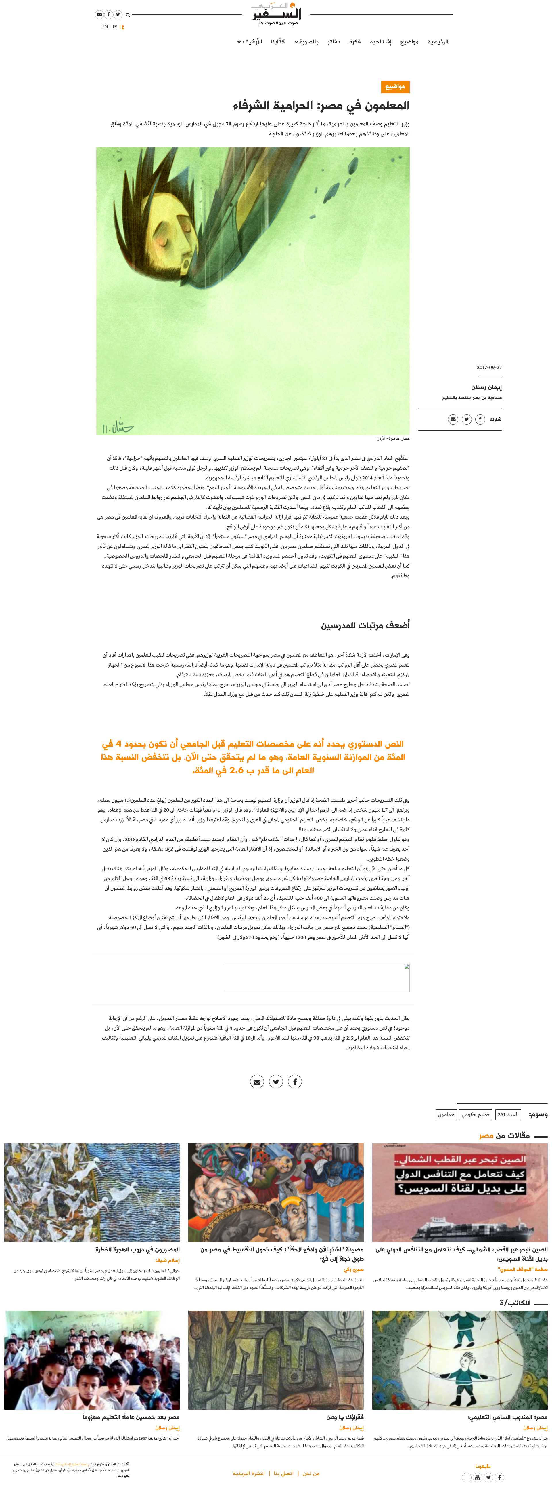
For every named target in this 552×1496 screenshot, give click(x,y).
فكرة (355, 41)
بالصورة (309, 41)
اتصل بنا (284, 1472)
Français (113, 26)
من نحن (311, 1472)
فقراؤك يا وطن (345, 1416)
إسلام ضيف (168, 1260)
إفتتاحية (380, 41)
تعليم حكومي (475, 1114)
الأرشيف (252, 41)
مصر (486, 1135)
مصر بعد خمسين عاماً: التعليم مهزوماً (131, 1416)
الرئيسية (438, 41)
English (103, 26)
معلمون (446, 1114)
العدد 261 (508, 1114)
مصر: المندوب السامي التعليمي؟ (507, 1416)
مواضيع (409, 41)
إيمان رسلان (486, 386)
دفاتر (334, 41)
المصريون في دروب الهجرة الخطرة (138, 1249)
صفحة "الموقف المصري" (523, 1269)
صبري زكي (354, 1269)
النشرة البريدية (249, 1472)
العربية (123, 26)
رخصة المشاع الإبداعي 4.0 (72, 1464)
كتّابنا (278, 41)
